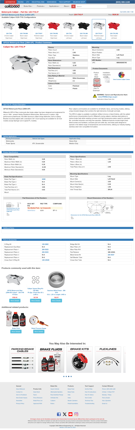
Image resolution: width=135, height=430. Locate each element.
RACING (21, 2)
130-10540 (45, 260)
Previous (6, 360)
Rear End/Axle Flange (57, 395)
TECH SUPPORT (64, 2)
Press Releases (37, 398)
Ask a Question (106, 400)
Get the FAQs (88, 389)
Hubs (69, 398)
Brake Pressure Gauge (39, 328)
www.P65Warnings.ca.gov (107, 97)
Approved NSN (37, 403)
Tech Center (88, 398)
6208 (43, 179)
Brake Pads (71, 392)
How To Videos (89, 395)
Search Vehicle (55, 389)
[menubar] (46, 7)
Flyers (35, 395)
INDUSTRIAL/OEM (38, 2)
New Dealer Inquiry (21, 398)
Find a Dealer (106, 398)
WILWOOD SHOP (79, 2)
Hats (69, 395)
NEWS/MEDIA (51, 2)
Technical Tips (89, 400)
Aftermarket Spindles (56, 392)
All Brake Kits (54, 398)
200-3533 (45, 249)
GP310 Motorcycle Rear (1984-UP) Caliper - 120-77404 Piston (15, 292)
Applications (53, 6)
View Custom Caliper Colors (121, 79)
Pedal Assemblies (73, 403)
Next (129, 360)
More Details (15, 300)
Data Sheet (36, 392)
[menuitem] (27, 7)
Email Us (104, 403)
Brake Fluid (16, 328)
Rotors (52, 403)
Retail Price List (37, 400)
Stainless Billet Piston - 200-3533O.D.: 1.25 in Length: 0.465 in (56, 292)
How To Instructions (90, 392)
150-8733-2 (31, 210)
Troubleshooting (89, 403)
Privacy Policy (20, 403)
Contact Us (19, 392)
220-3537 (111, 255)
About (66, 6)
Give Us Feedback (21, 395)
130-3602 (45, 244)
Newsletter (19, 400)
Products (40, 6)
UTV (27, 2)
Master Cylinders (72, 400)
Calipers (53, 400)
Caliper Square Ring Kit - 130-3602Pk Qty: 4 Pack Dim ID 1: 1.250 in (36, 291)
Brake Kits (27, 6)
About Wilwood (20, 389)
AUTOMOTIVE (10, 2)
